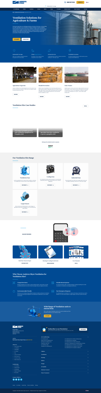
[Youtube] (16, 379)
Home (13, 12)
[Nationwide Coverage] (45, 6)
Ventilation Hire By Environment (19, 12)
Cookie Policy (24, 385)
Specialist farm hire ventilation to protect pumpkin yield (50, 133)
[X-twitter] (21, 379)
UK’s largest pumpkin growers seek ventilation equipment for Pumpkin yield (24, 132)
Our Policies (18, 385)
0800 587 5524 (71, 2)
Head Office (15, 329)
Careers (14, 385)
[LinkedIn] (14, 379)
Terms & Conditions (30, 385)
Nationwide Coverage (51, 6)
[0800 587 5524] (65, 2)
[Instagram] (19, 379)
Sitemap (36, 385)
